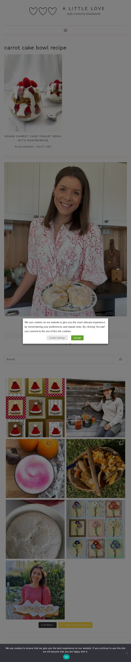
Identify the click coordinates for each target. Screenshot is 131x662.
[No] (126, 653)
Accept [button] (77, 338)
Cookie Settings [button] (57, 338)
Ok (66, 656)
